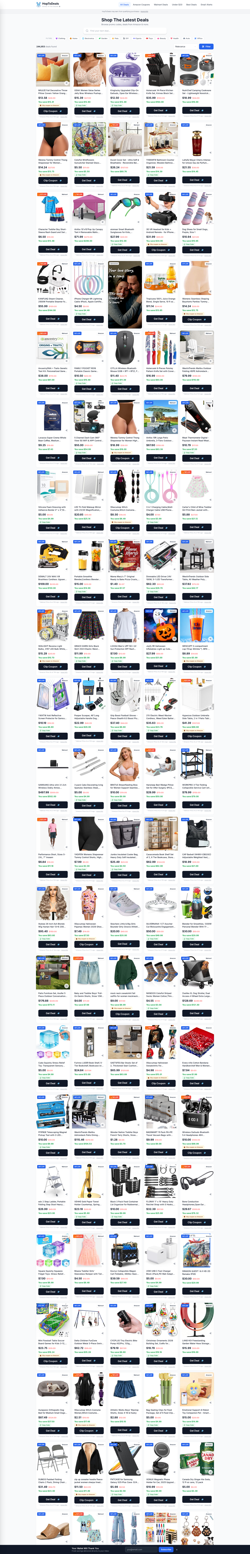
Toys (151, 38)
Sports (138, 38)
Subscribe (166, 1549)
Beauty (163, 38)
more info (144, 11)
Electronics (89, 38)
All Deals (124, 4)
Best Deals (191, 4)
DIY (127, 38)
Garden (104, 38)
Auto (188, 38)
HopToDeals (50, 3)
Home (74, 38)
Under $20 (177, 4)
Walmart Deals (161, 4)
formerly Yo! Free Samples (50, 6)
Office (199, 38)
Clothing (61, 38)
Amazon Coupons (141, 4)
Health (176, 38)
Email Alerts (206, 4)
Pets (116, 38)
